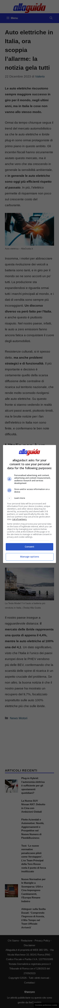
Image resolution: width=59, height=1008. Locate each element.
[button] (29, 498)
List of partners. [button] (19, 519)
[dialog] (29, 504)
